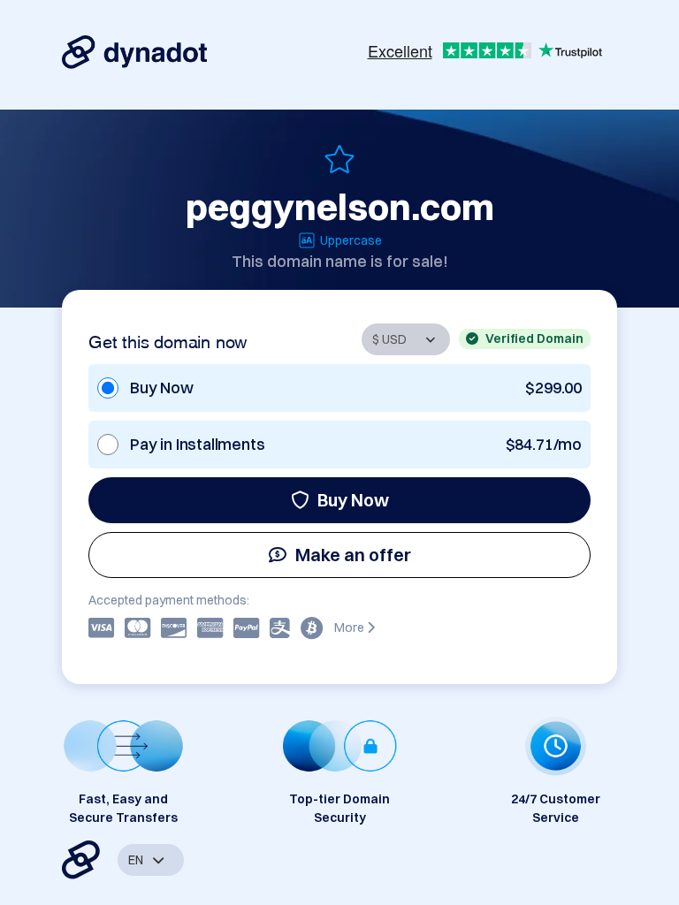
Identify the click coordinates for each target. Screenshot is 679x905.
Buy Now (353, 500)
